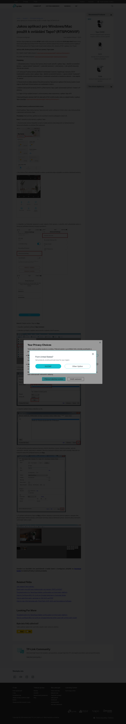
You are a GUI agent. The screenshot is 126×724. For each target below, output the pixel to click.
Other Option (77, 366)
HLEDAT (48, 366)
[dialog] (63, 362)
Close (93, 354)
